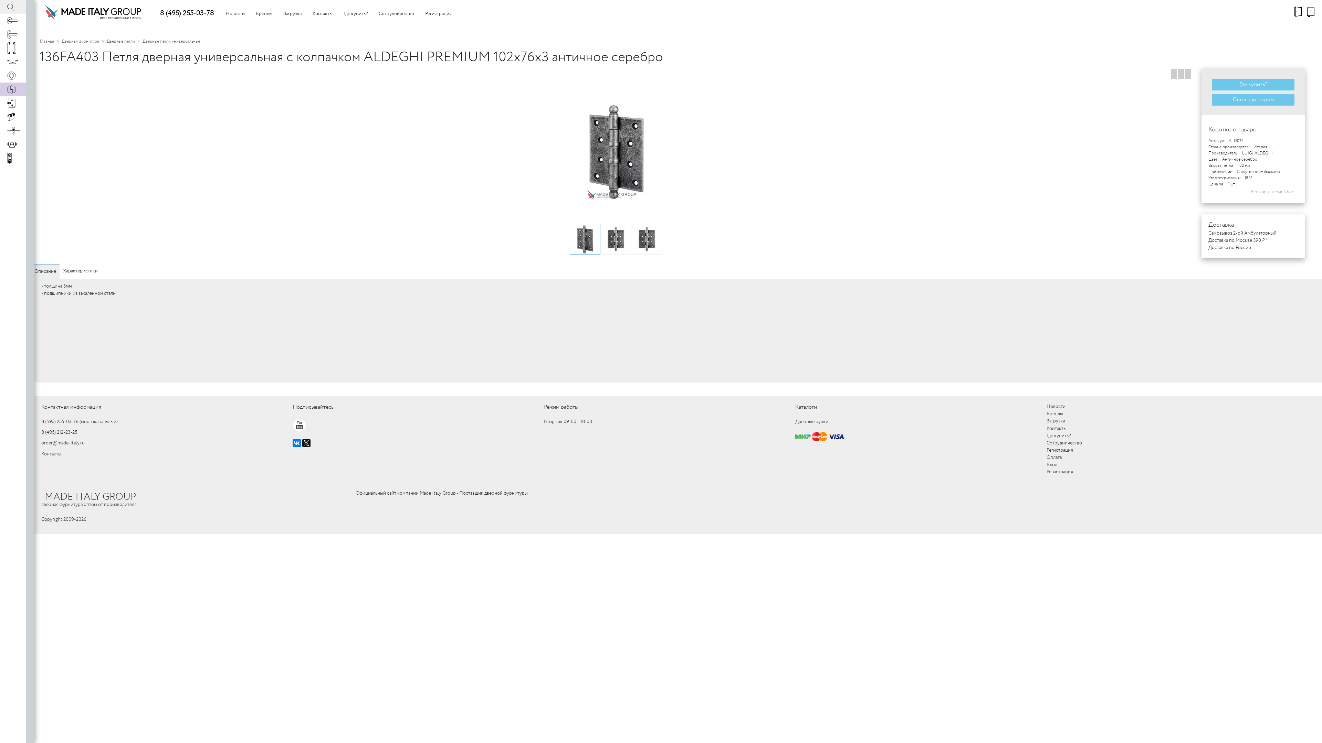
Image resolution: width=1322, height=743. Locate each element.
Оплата (1054, 457)
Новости (235, 13)
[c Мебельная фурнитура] (13, 62)
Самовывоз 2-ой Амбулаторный (1242, 233)
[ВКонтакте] (297, 443)
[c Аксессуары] (13, 144)
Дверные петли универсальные (171, 41)
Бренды (264, 13)
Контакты (323, 13)
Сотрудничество (396, 13)
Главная (47, 41)
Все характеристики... (1274, 192)
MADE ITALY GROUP (90, 497)
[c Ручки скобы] (13, 48)
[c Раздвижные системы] (13, 131)
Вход (1052, 464)
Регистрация (438, 13)
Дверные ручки (811, 421)
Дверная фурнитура (80, 41)
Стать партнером (1253, 100)
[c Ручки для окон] (13, 34)
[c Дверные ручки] (13, 21)
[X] (306, 443)
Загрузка (292, 13)
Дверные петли (121, 41)
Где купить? (356, 13)
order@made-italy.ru (63, 443)
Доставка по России (1229, 247)
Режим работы (561, 407)
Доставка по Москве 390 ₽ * (1238, 240)
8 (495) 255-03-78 (187, 13)
